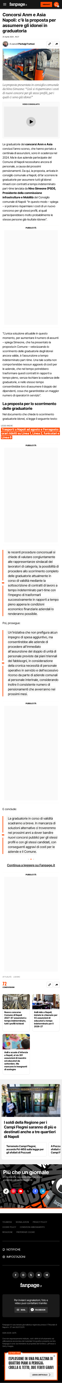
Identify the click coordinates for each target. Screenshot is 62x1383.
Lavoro (16, 977)
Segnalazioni (22, 1222)
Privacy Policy (40, 1222)
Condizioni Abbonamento (32, 1227)
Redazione (7, 1232)
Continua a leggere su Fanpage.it (31, 865)
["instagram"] (13, 1191)
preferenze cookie (25, 1232)
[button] (56, 44)
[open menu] (3, 4)
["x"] (28, 1191)
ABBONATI (46, 4)
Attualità (7, 977)
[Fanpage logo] (18, 4)
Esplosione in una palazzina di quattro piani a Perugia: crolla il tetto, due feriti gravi (31, 1363)
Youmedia (7, 1222)
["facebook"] (35, 1191)
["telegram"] (42, 1191)
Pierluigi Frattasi (26, 43)
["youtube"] (21, 1191)
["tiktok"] (6, 1191)
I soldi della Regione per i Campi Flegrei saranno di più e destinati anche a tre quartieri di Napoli (30, 1129)
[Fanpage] (31, 1285)
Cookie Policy (9, 1227)
